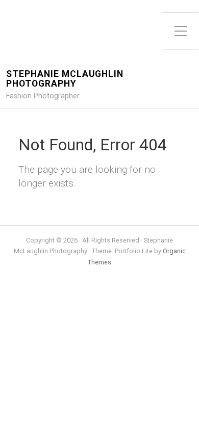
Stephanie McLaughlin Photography (64, 79)
